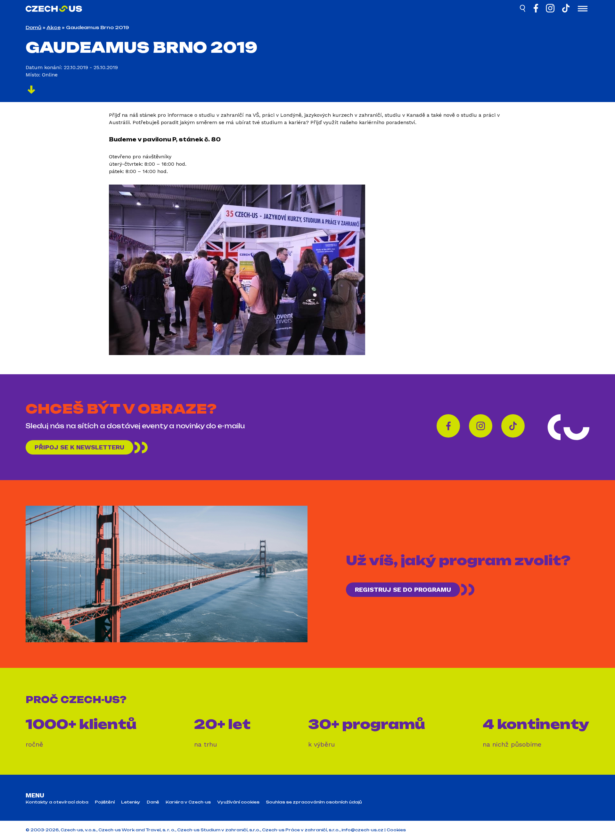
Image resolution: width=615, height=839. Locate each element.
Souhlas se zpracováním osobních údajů (314, 802)
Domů (33, 27)
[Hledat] (523, 9)
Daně (153, 802)
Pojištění (105, 802)
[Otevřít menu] (582, 9)
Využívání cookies (238, 802)
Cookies (396, 829)
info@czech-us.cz (362, 829)
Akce (53, 27)
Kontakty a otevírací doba (57, 802)
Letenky (130, 802)
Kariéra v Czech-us (188, 802)
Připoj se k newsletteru (79, 447)
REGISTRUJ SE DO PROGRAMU (403, 589)
